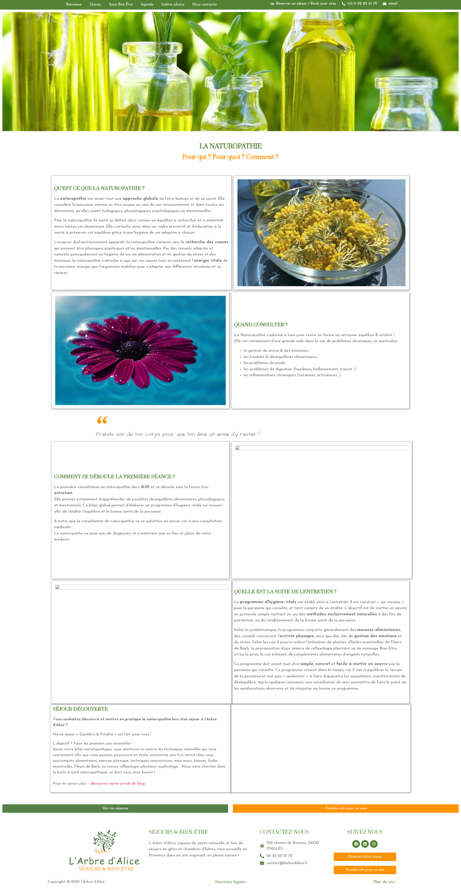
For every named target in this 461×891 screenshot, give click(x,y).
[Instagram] (374, 844)
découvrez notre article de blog (118, 784)
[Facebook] (356, 844)
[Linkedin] (365, 844)
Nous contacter (204, 4)
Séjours (95, 4)
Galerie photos (172, 4)
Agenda (147, 4)
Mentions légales (230, 882)
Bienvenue (74, 4)
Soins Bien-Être (121, 4)
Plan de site (384, 882)
